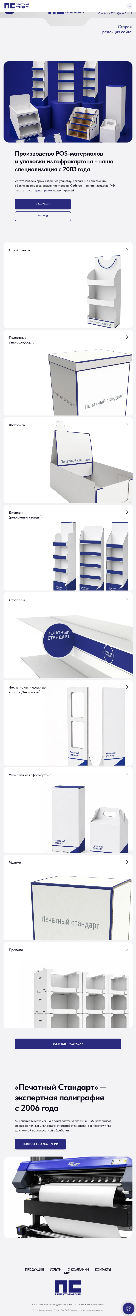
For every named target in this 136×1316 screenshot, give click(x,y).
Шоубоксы (17, 425)
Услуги (55, 1269)
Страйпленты (19, 250)
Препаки (16, 950)
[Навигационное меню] (129, 6)
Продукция (34, 1269)
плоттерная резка (39, 190)
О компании (78, 1269)
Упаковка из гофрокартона (30, 775)
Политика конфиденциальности (86, 1310)
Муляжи (15, 862)
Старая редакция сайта (117, 29)
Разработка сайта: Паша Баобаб (51, 1310)
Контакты (103, 1269)
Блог (68, 1273)
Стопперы (17, 600)
